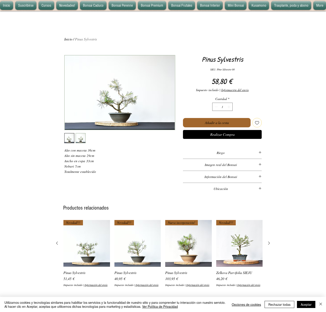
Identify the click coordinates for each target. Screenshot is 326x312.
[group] (163, 253)
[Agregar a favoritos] (257, 122)
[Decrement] (215, 107)
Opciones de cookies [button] (246, 304)
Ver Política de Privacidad (160, 306)
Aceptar (306, 304)
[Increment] (229, 107)
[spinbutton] (222, 107)
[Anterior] (57, 243)
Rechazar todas (279, 304)
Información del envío (235, 90)
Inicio (68, 39)
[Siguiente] (269, 243)
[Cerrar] (320, 304)
